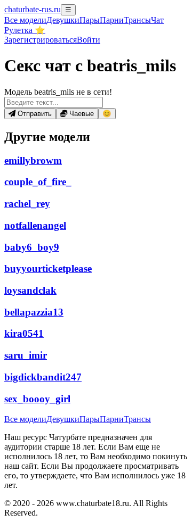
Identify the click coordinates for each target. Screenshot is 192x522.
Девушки (62, 19)
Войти (88, 39)
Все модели (25, 419)
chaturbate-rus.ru (32, 9)
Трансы (137, 19)
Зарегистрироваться (40, 39)
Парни (112, 19)
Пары (89, 19)
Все (25, 19)
